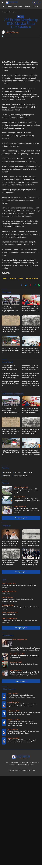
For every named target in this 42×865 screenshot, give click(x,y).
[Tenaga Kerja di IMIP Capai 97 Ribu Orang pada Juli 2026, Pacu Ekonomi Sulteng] (7, 510)
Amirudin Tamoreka (8, 615)
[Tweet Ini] (25, 285)
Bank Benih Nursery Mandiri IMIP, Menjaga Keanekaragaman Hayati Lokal (25, 491)
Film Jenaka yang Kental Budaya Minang (24, 664)
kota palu (28, 472)
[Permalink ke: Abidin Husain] (3, 32)
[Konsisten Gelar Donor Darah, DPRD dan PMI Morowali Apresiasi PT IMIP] (31, 300)
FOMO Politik (6, 593)
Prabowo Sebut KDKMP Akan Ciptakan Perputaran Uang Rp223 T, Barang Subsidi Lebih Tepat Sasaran (22, 723)
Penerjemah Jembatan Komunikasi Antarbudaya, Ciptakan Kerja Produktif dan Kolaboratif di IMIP (31, 350)
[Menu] (3, 2)
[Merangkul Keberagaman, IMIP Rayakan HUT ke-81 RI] (11, 341)
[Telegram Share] (34, 285)
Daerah (20, 16)
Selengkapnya (20, 518)
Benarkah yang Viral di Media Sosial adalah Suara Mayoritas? (19, 586)
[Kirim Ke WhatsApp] (38, 285)
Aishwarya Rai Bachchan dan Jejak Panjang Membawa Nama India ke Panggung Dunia (25, 649)
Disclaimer (12, 765)
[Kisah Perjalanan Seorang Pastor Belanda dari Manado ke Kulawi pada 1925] (31, 534)
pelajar (21, 278)
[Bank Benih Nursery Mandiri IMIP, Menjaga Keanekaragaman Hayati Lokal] (7, 490)
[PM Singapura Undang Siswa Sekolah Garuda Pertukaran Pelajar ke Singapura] (31, 554)
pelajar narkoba (32, 278)
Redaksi (34, 762)
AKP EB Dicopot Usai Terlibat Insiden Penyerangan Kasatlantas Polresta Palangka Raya (10, 309)
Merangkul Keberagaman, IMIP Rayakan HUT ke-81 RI (10, 350)
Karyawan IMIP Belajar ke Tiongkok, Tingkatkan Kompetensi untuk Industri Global (24, 713)
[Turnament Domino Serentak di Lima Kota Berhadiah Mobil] (5, 656)
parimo (17, 472)
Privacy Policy (25, 762)
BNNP (5, 278)
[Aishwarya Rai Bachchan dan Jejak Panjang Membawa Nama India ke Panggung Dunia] (7, 643)
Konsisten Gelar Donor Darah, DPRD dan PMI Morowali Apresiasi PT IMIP (30, 309)
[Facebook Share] (21, 285)
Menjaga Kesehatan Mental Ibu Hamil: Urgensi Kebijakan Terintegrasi (17, 600)
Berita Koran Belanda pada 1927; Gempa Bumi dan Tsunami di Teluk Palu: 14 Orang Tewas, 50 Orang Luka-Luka (10, 330)
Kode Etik (14, 762)
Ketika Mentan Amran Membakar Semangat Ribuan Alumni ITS (19, 621)
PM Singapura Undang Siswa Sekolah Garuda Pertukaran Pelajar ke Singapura (30, 563)
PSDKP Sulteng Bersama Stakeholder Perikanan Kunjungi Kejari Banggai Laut (21, 696)
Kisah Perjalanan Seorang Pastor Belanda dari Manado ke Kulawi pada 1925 (31, 543)
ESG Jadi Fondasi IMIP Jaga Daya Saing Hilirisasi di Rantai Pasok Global (27, 500)
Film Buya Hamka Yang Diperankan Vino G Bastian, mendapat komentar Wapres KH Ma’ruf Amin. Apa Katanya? (24, 674)
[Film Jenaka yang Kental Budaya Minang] (5, 664)
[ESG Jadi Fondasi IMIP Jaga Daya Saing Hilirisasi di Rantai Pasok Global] (7, 500)
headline (7, 472)
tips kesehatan (20, 476)
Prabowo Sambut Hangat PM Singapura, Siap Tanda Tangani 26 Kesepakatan (23, 732)
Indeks (7, 762)
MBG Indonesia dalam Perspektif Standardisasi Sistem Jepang (20, 608)
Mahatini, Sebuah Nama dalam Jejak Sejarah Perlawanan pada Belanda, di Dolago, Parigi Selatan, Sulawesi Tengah (31, 330)
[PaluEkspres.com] (12, 2)
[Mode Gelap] (34, 2)
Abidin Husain (10, 31)
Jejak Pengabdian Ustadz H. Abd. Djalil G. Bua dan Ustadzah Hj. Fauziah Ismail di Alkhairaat (10, 543)
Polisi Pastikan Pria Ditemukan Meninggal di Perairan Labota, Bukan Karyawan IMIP (22, 741)
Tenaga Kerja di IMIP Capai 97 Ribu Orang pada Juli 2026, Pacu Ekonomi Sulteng (26, 510)
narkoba (13, 278)
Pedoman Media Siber (25, 765)
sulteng (6, 476)
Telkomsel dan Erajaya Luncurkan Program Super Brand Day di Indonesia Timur (22, 705)
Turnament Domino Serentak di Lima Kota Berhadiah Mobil (24, 656)
